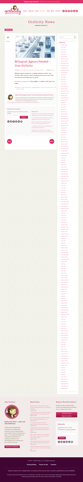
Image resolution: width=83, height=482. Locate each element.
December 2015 (64, 335)
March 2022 (64, 167)
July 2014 (63, 367)
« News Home (8, 29)
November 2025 (64, 65)
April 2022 (63, 164)
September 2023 (65, 125)
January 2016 (64, 333)
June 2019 (63, 240)
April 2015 (63, 346)
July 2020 (63, 213)
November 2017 (64, 282)
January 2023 (64, 144)
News (52, 11)
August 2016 (64, 317)
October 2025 (64, 68)
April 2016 (63, 326)
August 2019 (64, 236)
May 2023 (63, 134)
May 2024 (63, 107)
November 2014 (64, 358)
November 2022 (64, 148)
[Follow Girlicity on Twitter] (71, 11)
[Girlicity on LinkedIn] (74, 11)
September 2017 (64, 287)
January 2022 (64, 171)
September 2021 (64, 181)
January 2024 (64, 116)
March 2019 (63, 245)
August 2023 (64, 127)
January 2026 (64, 61)
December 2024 (64, 91)
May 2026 (63, 51)
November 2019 (64, 229)
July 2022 (63, 157)
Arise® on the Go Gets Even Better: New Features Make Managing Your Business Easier (39, 429)
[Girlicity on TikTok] (77, 11)
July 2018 (63, 263)
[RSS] (8, 121)
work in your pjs (20, 89)
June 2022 (63, 160)
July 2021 (63, 185)
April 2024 (63, 109)
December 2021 (64, 174)
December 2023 (64, 118)
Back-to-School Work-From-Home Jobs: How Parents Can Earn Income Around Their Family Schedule (39, 436)
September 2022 (65, 153)
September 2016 (64, 314)
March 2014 (63, 376)
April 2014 (63, 374)
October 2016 (64, 312)
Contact (58, 11)
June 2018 (63, 266)
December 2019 (64, 227)
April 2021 (63, 192)
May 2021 (63, 190)
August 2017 (64, 289)
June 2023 (63, 132)
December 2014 (64, 356)
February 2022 (64, 169)
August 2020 (64, 210)
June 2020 (63, 215)
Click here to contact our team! (49, 1)
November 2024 (65, 93)
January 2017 (64, 305)
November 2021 (64, 176)
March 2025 (63, 84)
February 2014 (64, 379)
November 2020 (65, 204)
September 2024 (65, 97)
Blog (53, 70)
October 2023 (64, 123)
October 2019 (64, 231)
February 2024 (64, 114)
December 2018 (64, 252)
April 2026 (63, 54)
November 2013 (64, 386)
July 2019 (63, 238)
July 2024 (63, 102)
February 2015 (64, 351)
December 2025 (64, 63)
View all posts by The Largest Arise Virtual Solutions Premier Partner (23, 102)
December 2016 (64, 307)
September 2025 (65, 70)
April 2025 (63, 81)
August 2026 (64, 44)
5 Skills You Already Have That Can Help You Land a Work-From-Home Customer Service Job (40, 448)
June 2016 (63, 321)
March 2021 (63, 194)
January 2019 (64, 250)
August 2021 (64, 183)
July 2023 (63, 130)
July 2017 (63, 291)
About (25, 11)
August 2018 (64, 261)
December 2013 (64, 383)
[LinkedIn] (19, 121)
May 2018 (63, 268)
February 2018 (64, 275)
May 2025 (63, 79)
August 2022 (64, 155)
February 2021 (64, 197)
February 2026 (64, 58)
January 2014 (64, 381)
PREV (9, 141)
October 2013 (64, 388)
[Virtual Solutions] (13, 10)
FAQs (36, 11)
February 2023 (64, 141)
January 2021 (64, 199)
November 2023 (64, 121)
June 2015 (63, 344)
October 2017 (64, 284)
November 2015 (64, 337)
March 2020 (64, 222)
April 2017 (63, 298)
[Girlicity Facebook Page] (63, 11)
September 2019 (64, 234)
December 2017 (64, 280)
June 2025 (63, 77)
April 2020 (63, 220)
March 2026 (64, 56)
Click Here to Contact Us (22, 81)
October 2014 (64, 360)
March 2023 (64, 139)
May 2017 (63, 296)
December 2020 (65, 201)
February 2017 (64, 303)
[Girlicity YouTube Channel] (66, 11)
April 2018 (63, 270)
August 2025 (64, 72)
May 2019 (63, 243)
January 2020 (64, 224)
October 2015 (64, 340)
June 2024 (63, 104)
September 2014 (65, 363)
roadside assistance (36, 87)
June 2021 (63, 187)
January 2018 (64, 277)
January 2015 (64, 353)
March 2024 (64, 111)
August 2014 (64, 365)
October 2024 (64, 95)
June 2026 (63, 49)
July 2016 (63, 319)
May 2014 (63, 372)
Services (31, 11)
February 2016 (64, 330)
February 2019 (64, 247)
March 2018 (63, 273)
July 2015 (63, 342)
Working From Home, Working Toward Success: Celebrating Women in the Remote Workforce (40, 407)
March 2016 (63, 328)
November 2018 (64, 254)
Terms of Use (43, 464)
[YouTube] (16, 121)
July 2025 (63, 74)
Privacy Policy (31, 464)
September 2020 (65, 208)
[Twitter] (11, 121)
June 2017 (63, 293)
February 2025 (64, 86)
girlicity (29, 87)
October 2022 (64, 150)
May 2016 (63, 323)
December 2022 (64, 146)
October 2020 (64, 206)
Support (42, 11)
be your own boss (23, 87)
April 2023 (63, 137)
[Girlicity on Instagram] (69, 11)
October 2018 (64, 257)
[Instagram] (21, 121)
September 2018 (65, 259)
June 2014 (63, 370)
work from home (52, 87)
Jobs (48, 11)
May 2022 (63, 162)
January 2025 (64, 88)
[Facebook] (13, 121)
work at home (44, 87)
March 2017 (63, 300)
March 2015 (63, 349)
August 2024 (64, 100)
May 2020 (63, 217)
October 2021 (64, 178)
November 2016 (64, 310)
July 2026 (63, 47)
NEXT (51, 141)
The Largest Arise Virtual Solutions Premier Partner (32, 70)
